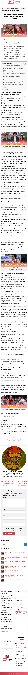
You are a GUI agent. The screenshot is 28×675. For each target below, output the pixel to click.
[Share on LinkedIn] (20, 440)
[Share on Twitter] (13, 440)
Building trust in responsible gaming (12, 76)
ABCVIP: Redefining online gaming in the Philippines (14, 81)
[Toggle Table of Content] (24, 63)
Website (5, 522)
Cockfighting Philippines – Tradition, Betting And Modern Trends (16, 580)
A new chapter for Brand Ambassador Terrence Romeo (13, 86)
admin (19, 21)
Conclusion (5, 89)
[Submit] (25, 544)
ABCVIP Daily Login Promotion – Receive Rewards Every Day (22, 483)
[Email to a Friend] (15, 440)
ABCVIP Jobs (14, 417)
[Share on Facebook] (10, 440)
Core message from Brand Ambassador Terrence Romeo (13, 78)
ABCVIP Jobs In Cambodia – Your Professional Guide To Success (7, 483)
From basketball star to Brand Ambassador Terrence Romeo (12, 66)
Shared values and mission (10, 71)
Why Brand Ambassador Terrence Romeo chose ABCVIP (13, 69)
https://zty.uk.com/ (21, 647)
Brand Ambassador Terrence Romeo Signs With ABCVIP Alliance (15, 567)
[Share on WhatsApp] (8, 440)
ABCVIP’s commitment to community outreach (13, 84)
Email (4, 515)
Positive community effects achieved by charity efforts (15, 74)
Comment (5, 497)
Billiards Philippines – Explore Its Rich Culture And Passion (14, 576)
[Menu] (2, 2)
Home (4, 8)
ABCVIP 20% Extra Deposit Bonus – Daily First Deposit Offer (15, 553)
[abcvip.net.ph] (14, 2)
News (8, 8)
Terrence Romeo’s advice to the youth (11, 82)
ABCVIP (15, 44)
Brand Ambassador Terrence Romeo (10, 422)
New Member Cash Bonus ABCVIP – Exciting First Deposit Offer (16, 558)
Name (4, 509)
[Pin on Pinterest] (18, 440)
